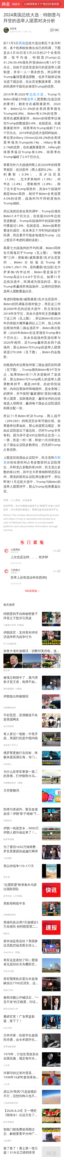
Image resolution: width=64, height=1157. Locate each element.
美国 (22, 43)
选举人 (32, 99)
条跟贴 (31, 591)
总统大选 (36, 94)
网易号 (16, 4)
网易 (5, 4)
